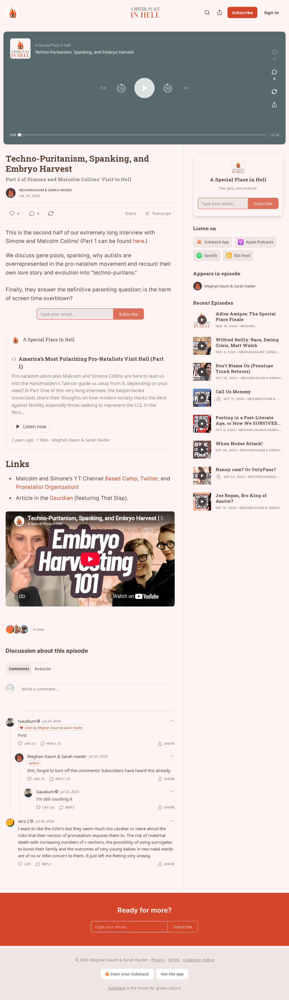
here (138, 241)
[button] (103, 88)
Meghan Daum (251, 352)
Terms (173, 959)
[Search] (207, 12)
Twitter (149, 478)
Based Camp (121, 478)
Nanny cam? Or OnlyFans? (246, 469)
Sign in (271, 12)
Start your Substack (129, 974)
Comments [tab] (19, 668)
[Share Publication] (219, 12)
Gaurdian (61, 498)
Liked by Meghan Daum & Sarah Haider (54, 728)
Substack (116, 988)
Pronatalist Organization (46, 487)
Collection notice (198, 959)
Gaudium (27, 721)
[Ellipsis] (171, 720)
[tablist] (30, 668)
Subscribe (242, 12)
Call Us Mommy (233, 391)
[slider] (143, 135)
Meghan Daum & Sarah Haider (45, 190)
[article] (238, 320)
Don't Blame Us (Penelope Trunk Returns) (244, 368)
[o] (202, 319)
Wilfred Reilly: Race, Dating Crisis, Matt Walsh (247, 342)
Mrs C (23, 821)
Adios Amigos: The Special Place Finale (246, 316)
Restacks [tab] (43, 668)
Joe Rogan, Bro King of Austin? (241, 498)
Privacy (158, 959)
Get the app (172, 974)
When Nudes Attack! (239, 443)
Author (34, 763)
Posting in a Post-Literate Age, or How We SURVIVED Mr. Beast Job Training (246, 420)
